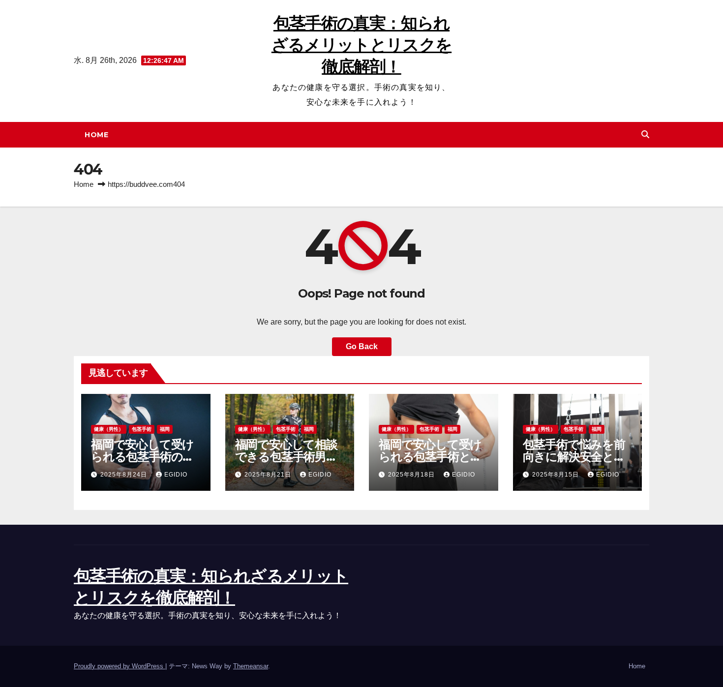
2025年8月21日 (268, 474)
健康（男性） (108, 429)
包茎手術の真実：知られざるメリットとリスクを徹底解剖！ (361, 45)
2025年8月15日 (556, 474)
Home (96, 134)
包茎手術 (141, 429)
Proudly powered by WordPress (119, 666)
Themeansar (250, 666)
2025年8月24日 (124, 474)
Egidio (175, 474)
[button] (645, 134)
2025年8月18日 (412, 474)
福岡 (165, 429)
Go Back (362, 346)
